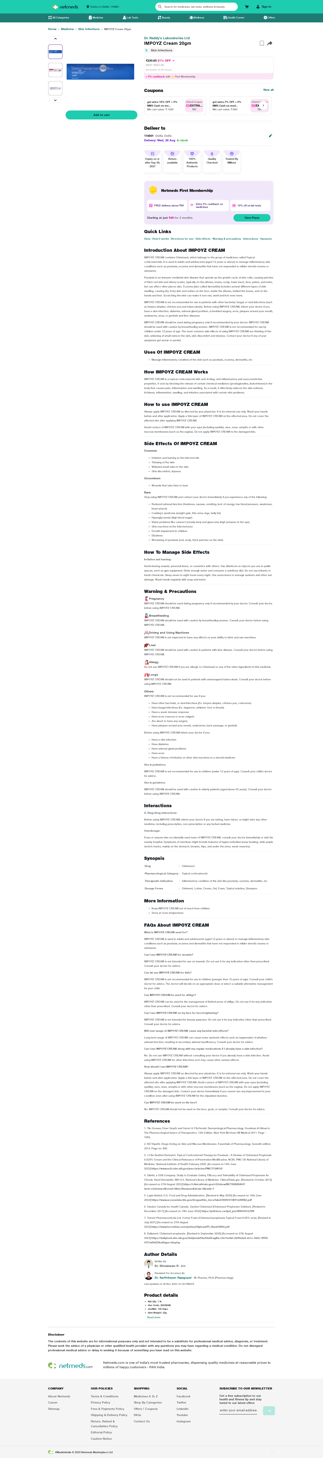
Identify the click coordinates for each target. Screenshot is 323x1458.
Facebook (183, 1396)
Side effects (203, 238)
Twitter (181, 1402)
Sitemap (53, 1409)
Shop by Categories (148, 1402)
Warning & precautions (227, 238)
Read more (153, 1317)
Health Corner (236, 17)
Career (53, 1402)
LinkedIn (182, 1409)
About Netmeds (59, 1396)
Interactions (250, 238)
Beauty (166, 17)
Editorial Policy (101, 1432)
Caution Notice (101, 1438)
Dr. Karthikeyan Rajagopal (173, 1277)
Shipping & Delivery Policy (109, 1415)
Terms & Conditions (104, 1396)
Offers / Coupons (146, 1409)
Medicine (98, 17)
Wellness (199, 17)
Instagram (184, 1421)
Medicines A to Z (146, 1396)
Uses (147, 238)
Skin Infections (161, 50)
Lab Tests (132, 17)
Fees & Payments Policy (107, 1409)
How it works (160, 238)
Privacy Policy (100, 1402)
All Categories (61, 17)
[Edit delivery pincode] (270, 136)
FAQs (137, 1415)
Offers (271, 17)
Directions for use (182, 238)
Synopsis (266, 238)
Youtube (182, 1415)
